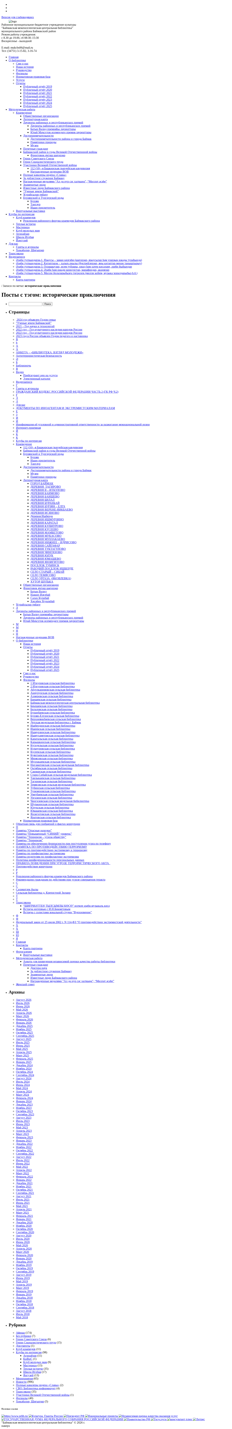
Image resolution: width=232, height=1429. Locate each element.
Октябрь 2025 (24, 1032)
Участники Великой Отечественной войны (43, 1394)
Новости (21, 1381)
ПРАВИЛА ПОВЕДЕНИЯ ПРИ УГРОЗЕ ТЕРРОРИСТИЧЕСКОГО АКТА (63, 863)
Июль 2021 (23, 1199)
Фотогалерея (24, 951)
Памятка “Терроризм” (29, 840)
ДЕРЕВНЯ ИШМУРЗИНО (47, 519)
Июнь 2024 (23, 1084)
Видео (20, 372)
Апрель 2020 (24, 1248)
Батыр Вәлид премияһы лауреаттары (46, 614)
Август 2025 (23, 1039)
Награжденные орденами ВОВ (35, 637)
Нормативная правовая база (40, 820)
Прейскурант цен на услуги (40, 375)
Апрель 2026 (24, 1012)
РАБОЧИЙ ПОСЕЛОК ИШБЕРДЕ (51, 568)
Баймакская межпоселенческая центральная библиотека (65, 702)
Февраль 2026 (24, 1019)
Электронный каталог (37, 378)
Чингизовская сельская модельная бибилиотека (59, 801)
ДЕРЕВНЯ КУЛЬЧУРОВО (46, 526)
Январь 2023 (24, 1140)
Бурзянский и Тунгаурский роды (43, 453)
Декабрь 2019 (24, 1261)
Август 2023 (23, 1117)
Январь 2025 (24, 1062)
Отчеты (28, 647)
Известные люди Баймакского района (53, 977)
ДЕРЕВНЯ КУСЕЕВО (44, 529)
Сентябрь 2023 (25, 1114)
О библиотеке (24, 640)
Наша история (32, 643)
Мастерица (30, 1365)
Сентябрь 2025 (25, 1035)
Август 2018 (23, 1310)
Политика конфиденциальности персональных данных (50, 859)
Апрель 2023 (24, 1130)
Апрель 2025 (24, 1052)
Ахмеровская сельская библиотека (51, 696)
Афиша (20, 1332)
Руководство (31, 676)
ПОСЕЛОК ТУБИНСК (44, 565)
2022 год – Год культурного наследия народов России (49, 329)
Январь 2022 (24, 1179)
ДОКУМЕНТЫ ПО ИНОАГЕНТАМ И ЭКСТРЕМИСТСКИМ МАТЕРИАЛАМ (65, 408)
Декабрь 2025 (24, 1026)
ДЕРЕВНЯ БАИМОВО (44, 493)
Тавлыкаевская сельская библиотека (52, 778)
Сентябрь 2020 (25, 1232)
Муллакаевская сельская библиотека (52, 761)
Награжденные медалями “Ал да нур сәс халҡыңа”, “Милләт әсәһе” (72, 981)
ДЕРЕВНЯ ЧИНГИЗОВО (46, 552)
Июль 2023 (23, 1120)
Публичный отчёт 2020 (44, 653)
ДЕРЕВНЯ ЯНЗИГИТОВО (47, 562)
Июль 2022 (23, 1160)
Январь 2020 (24, 1258)
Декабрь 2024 (24, 1065)
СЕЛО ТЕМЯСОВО (43, 575)
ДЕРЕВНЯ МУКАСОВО (45, 535)
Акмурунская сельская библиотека (51, 692)
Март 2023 (22, 1134)
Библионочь (23, 365)
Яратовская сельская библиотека (50, 817)
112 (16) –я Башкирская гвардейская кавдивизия (53, 447)
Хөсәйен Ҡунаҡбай (42, 601)
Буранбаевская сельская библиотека (52, 712)
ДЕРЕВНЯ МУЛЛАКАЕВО (47, 539)
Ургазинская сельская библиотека (51, 797)
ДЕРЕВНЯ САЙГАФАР (45, 545)
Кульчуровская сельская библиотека (52, 748)
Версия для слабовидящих (17, 17)
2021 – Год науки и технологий (35, 326)
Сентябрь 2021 (25, 1193)
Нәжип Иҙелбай (40, 594)
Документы (23, 1345)
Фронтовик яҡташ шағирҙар (40, 588)
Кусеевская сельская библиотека (50, 751)
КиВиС (27, 1358)
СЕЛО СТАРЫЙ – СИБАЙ (47, 571)
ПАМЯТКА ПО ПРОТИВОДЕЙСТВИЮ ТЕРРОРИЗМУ (51, 846)
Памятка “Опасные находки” (34, 830)
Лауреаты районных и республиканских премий (46, 611)
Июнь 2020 (23, 1242)
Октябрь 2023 (24, 1111)
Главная (21, 941)
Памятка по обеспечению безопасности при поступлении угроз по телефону (63, 843)
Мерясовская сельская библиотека (51, 758)
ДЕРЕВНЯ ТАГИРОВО (45, 486)
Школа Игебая (32, 1372)
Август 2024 (23, 1078)
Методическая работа (29, 958)
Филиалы (29, 679)
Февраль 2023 (24, 1137)
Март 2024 (22, 1094)
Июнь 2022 (23, 1163)
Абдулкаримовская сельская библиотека (55, 689)
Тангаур (35, 463)
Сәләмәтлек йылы (27, 889)
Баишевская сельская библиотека (50, 699)
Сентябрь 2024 (25, 1075)
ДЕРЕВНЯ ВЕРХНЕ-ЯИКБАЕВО (51, 509)
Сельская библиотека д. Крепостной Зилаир (43, 892)
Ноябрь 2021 (24, 1186)
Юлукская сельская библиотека (49, 807)
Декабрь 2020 (24, 1222)
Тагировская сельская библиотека (51, 781)
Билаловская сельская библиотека (51, 709)
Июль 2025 (23, 1042)
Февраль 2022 (24, 1176)
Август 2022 (23, 1157)
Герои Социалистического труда (36, 1342)
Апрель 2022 (24, 1170)
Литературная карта (35, 480)
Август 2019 (23, 1274)
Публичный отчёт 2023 (44, 663)
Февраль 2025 (24, 1058)
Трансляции (23, 902)
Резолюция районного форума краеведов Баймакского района (54, 876)
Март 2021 (22, 1212)
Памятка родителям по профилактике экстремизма (47, 856)
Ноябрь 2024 (24, 1068)
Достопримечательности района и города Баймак (61, 470)
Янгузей (28, 1375)
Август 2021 (23, 1196)
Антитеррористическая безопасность (39, 355)
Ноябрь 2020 (24, 1225)
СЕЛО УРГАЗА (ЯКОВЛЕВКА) (50, 578)
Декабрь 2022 (24, 1143)
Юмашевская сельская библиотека (51, 810)
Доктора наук (38, 968)
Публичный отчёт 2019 (44, 650)
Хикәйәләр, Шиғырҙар (30, 1401)
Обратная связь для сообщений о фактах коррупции (48, 823)
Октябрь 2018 (24, 1304)
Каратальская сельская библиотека (51, 738)
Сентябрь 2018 (25, 1307)
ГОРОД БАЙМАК (41, 483)
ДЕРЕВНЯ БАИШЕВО (44, 496)
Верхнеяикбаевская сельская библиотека (55, 719)
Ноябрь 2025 (24, 1029)
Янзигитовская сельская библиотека (52, 814)
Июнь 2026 (23, 1006)
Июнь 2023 (23, 1124)
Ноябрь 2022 (24, 1147)
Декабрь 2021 (24, 1183)
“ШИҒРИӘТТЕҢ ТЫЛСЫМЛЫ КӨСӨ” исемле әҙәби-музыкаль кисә (66, 905)
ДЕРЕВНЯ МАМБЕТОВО (46, 532)
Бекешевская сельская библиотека (51, 706)
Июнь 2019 (23, 1278)
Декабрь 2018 (24, 1297)
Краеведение (24, 444)
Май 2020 (22, 1245)
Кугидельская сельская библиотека (52, 745)
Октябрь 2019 (24, 1268)
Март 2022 (22, 1173)
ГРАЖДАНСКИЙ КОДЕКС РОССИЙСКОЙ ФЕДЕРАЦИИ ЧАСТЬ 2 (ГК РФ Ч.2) (67, 391)
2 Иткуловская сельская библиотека (52, 686)
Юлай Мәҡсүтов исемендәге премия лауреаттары (53, 620)
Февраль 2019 (24, 1291)
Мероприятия (24, 1378)
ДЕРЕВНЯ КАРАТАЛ (44, 522)
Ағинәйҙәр (30, 1355)
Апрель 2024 (24, 1091)
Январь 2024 (24, 1101)
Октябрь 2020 (24, 1229)
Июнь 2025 (23, 1045)
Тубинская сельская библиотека (50, 787)
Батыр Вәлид (38, 591)
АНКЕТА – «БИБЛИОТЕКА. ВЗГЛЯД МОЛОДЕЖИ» (49, 352)
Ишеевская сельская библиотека (50, 729)
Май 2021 (22, 1206)
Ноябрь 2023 (24, 1107)
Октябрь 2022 (24, 1150)
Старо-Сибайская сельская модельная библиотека (61, 774)
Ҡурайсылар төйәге (28, 604)
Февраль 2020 (24, 1255)
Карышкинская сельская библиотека (53, 742)
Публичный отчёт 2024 (44, 666)
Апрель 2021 (24, 1209)
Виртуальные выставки (37, 954)
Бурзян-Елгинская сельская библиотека (54, 715)
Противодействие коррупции (34, 866)
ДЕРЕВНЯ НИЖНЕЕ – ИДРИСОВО (53, 542)
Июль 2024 (23, 1081)
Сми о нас (29, 673)
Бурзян (34, 457)
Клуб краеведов (26, 1349)
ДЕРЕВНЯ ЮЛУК (41, 555)
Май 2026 (22, 1009)
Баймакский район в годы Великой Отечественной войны (59, 450)
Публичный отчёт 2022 (44, 660)
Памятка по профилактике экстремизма (40, 853)
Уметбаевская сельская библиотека (52, 794)
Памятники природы (43, 476)
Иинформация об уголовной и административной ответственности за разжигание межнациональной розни (83, 424)
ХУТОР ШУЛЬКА (41, 581)
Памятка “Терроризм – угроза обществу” (41, 837)
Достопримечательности (38, 467)
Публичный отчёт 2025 (44, 670)
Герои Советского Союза (31, 1339)
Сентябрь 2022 (25, 1153)
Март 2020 (22, 1251)
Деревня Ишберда (41, 516)
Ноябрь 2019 (24, 1265)
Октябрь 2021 (24, 1189)
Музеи (34, 473)
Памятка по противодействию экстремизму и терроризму (51, 850)
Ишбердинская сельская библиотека (52, 725)
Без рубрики (23, 1336)
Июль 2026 (23, 1003)
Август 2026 (23, 999)
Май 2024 (22, 1088)
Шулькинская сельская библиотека (52, 804)
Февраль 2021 (24, 1215)
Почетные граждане (35, 964)
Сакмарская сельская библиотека (50, 771)
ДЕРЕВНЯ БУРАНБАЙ (45, 503)
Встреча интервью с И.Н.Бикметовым (46, 909)
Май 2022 (22, 1166)
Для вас (20, 404)
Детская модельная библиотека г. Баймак (55, 722)
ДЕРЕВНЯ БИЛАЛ (42, 499)
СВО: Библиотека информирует (36, 1388)
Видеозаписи (24, 381)
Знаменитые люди (41, 974)
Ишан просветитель (42, 460)
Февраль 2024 (24, 1098)
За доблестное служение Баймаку (51, 971)
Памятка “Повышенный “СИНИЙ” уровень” (44, 833)
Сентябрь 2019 (25, 1271)
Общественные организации (41, 584)
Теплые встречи (33, 1368)
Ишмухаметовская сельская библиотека (55, 735)
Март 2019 (22, 1287)
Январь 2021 (24, 1219)
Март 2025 (22, 1055)
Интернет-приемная (28, 427)
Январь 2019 (24, 1294)
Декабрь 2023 (24, 1104)
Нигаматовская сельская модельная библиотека (59, 765)
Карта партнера (32, 948)
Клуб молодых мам (35, 1362)
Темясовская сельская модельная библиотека (58, 784)
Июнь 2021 (23, 1202)
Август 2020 (23, 1235)
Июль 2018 (23, 1314)
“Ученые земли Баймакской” (33, 323)
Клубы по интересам (29, 440)
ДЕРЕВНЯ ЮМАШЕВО (45, 558)
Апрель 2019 (24, 1284)
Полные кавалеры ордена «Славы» (37, 1385)
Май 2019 (22, 1281)
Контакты (22, 945)
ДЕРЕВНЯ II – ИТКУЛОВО (47, 489)
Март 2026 (22, 1016)
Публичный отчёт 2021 (44, 656)
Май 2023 (22, 1127)
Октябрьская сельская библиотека (51, 768)
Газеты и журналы (27, 388)
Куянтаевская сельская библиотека (51, 755)
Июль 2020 (23, 1238)
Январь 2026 (24, 1022)
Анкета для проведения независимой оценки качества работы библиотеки (69, 961)
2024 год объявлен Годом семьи (36, 319)
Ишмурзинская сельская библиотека (52, 732)
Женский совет (25, 984)
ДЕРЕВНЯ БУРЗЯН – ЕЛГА (47, 506)
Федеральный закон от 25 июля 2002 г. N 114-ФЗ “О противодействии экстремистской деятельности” (79, 922)
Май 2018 (22, 1317)
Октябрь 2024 (24, 1071)
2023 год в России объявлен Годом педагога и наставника (52, 336)
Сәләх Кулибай (39, 598)
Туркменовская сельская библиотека (53, 791)
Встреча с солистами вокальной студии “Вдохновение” (57, 912)
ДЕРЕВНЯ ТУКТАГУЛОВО (48, 548)
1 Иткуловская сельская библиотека (52, 683)
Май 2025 (22, 1048)
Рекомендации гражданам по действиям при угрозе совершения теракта (60, 879)
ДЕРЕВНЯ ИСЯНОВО (44, 512)
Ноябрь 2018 (24, 1301)
